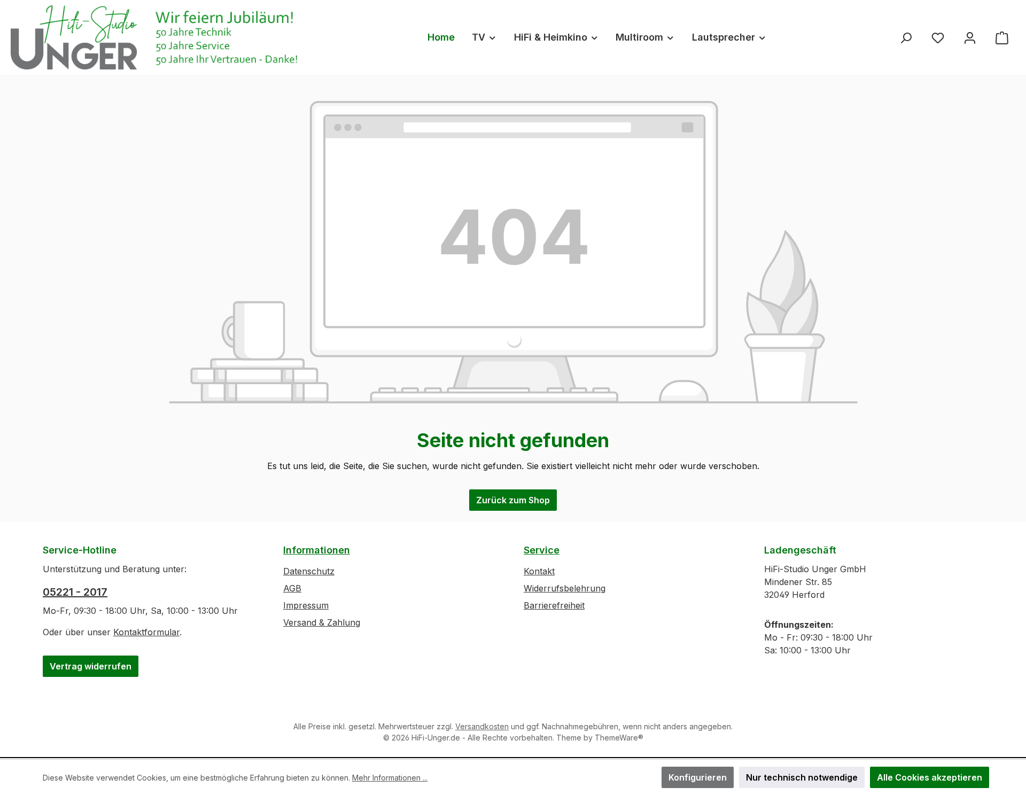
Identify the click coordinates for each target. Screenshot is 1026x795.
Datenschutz (309, 571)
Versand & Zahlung (321, 622)
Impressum (306, 605)
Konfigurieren (698, 777)
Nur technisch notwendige (802, 777)
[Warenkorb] (1002, 37)
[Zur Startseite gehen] (158, 37)
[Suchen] (905, 37)
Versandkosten (482, 726)
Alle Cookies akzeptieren (929, 777)
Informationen (316, 550)
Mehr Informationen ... (390, 777)
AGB (292, 588)
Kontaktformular (146, 632)
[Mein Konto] (970, 37)
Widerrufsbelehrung (564, 588)
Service (541, 550)
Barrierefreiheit (554, 605)
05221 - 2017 (75, 592)
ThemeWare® (619, 737)
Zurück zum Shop (513, 500)
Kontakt (539, 571)
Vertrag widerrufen (90, 666)
